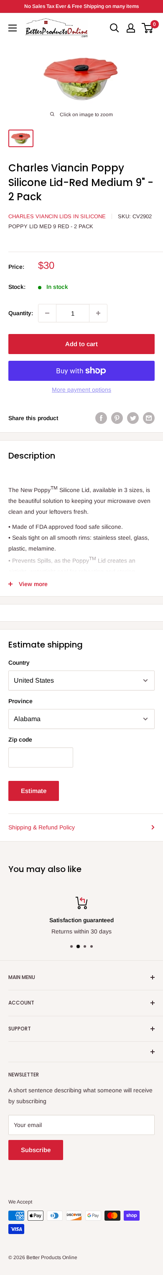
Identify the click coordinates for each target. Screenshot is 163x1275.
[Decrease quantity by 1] (47, 313)
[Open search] (114, 28)
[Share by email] (149, 418)
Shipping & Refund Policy (41, 827)
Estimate (33, 790)
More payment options (81, 389)
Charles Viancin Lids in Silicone (57, 216)
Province (20, 701)
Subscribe (36, 1149)
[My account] (131, 28)
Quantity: (20, 313)
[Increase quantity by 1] (98, 313)
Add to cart (81, 343)
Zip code (20, 739)
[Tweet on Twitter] (133, 418)
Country (19, 662)
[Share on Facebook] (101, 418)
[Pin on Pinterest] (117, 418)
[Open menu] (12, 28)
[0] (148, 28)
